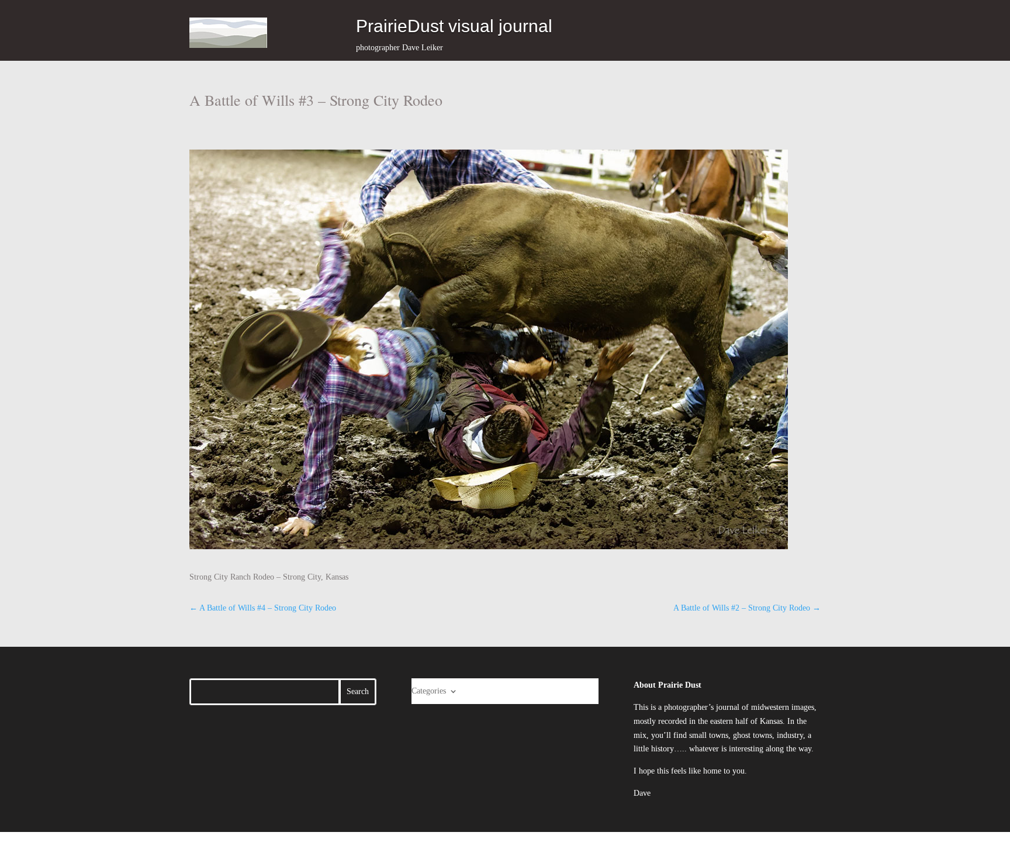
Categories (428, 690)
